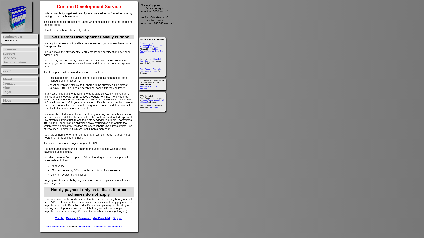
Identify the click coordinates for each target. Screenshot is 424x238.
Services (9, 58)
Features (71, 218)
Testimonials (11, 40)
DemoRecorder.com (54, 226)
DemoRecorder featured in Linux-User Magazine (150, 70)
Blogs (7, 100)
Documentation (14, 62)
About (7, 79)
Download (85, 218)
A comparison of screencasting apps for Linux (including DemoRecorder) (151, 45)
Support (117, 218)
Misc (6, 87)
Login (7, 70)
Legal (7, 92)
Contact (9, 83)
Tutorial (59, 218)
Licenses (10, 49)
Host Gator (153, 108)
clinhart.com (84, 226)
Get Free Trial (101, 218)
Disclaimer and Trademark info (107, 226)
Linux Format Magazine (149, 50)
